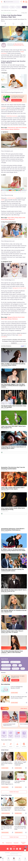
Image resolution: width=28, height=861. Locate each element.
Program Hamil (18, 813)
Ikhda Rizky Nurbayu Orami (18, 45)
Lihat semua (24, 708)
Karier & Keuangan (5, 813)
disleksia (3, 108)
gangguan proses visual (19, 288)
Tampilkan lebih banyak (14, 791)
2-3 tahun (12, 7)
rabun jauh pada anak (6, 668)
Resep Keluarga (5, 832)
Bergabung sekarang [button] (16, 100)
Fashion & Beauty (18, 832)
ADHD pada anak (15, 668)
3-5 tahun (18, 7)
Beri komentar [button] (15, 680)
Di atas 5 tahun (14, 10)
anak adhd (15, 665)
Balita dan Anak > (7, 10)
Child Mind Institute (11, 116)
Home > (2, 10)
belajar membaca (5, 662)
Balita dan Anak (5, 7)
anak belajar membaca (6, 665)
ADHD (2, 199)
